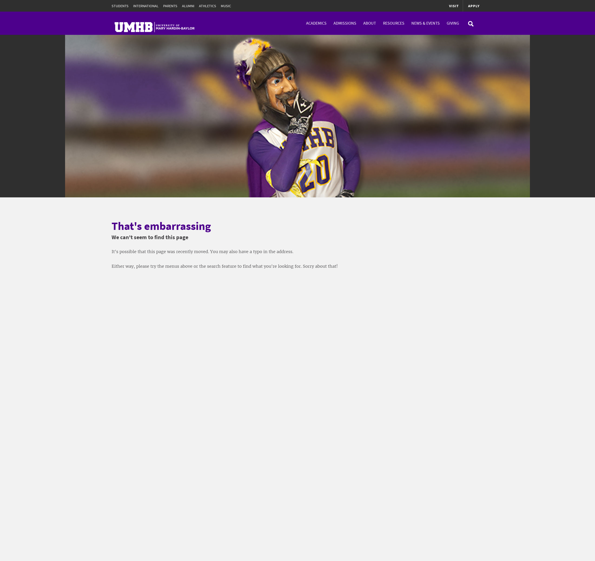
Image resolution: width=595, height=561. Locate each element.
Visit (454, 5)
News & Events (425, 23)
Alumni (188, 5)
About (369, 23)
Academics (316, 23)
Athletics (207, 5)
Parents (170, 5)
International (146, 5)
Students (120, 5)
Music (226, 5)
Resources (393, 23)
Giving (453, 23)
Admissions (345, 23)
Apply (473, 5)
